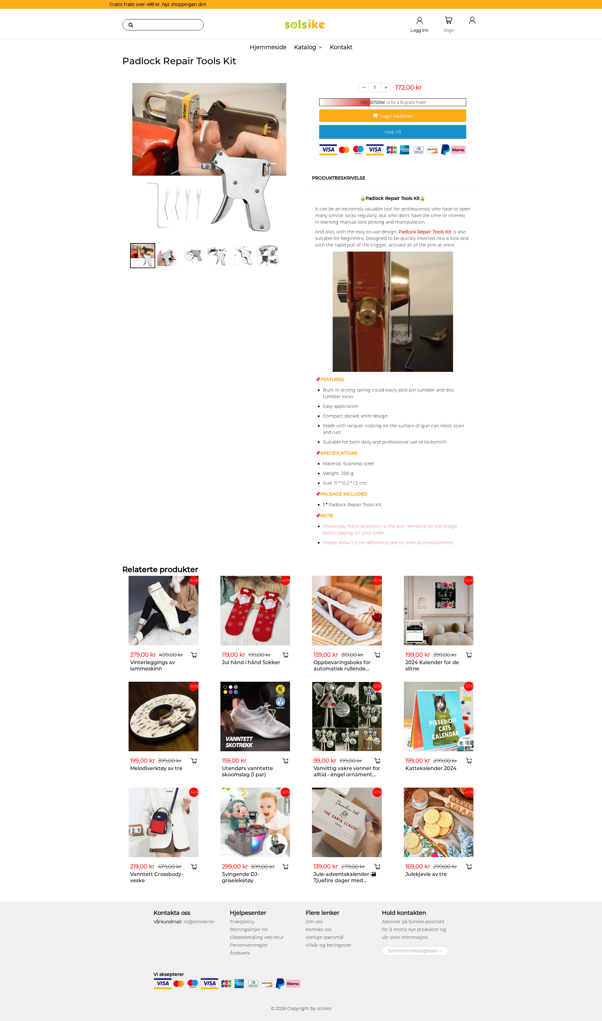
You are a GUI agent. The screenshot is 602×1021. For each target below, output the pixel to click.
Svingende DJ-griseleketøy (240, 877)
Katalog (305, 47)
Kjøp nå (392, 132)
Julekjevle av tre (426, 874)
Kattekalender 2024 (431, 768)
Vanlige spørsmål (325, 937)
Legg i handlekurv (396, 116)
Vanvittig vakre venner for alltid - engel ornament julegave (347, 774)
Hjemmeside (268, 47)
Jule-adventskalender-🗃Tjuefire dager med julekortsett (345, 880)
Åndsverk (240, 953)
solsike (324, 1008)
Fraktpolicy (242, 922)
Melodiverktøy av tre (156, 768)
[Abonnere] (440, 951)
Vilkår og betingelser (328, 945)
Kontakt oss (319, 929)
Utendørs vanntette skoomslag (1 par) (247, 771)
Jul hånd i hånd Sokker (251, 662)
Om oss (314, 922)
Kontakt (341, 47)
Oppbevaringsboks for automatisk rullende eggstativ (342, 668)
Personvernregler (249, 945)
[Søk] (130, 24)
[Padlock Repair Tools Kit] (209, 160)
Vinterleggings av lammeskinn (152, 665)
